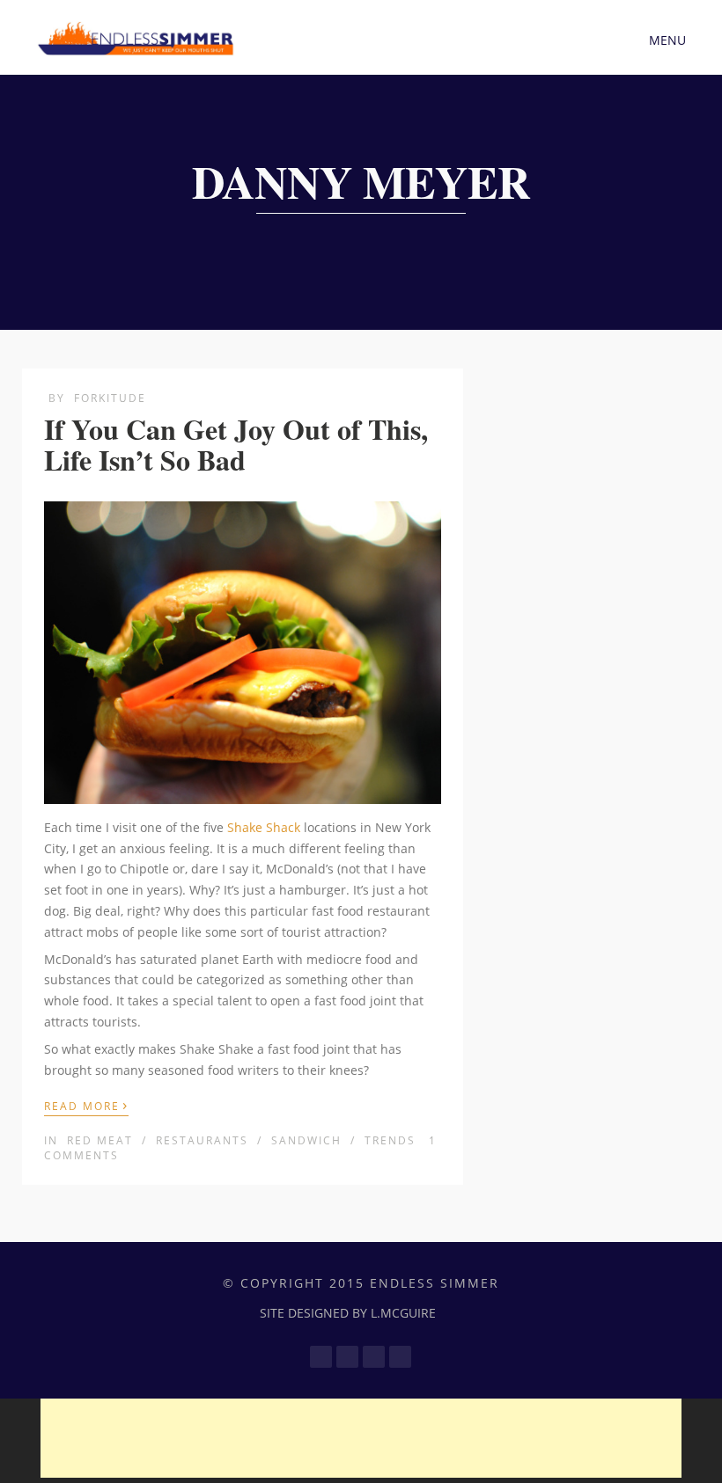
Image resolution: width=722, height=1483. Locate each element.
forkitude (110, 398)
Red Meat (100, 1140)
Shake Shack (263, 827)
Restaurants (202, 1140)
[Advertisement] (361, 1438)
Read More (86, 1104)
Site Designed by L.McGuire (348, 1312)
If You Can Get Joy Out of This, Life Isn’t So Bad (236, 444)
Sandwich (306, 1140)
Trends (390, 1140)
